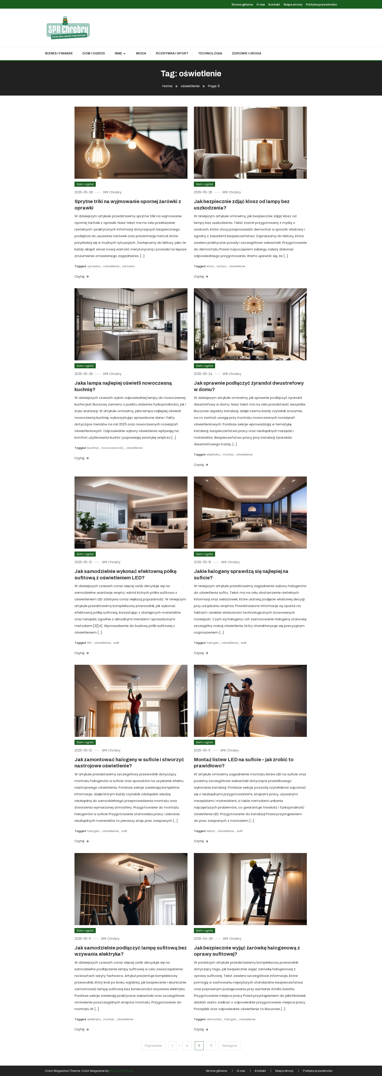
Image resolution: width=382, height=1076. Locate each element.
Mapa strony (293, 4)
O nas (260, 4)
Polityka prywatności (321, 4)
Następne (229, 1045)
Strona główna (242, 4)
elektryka (213, 454)
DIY (89, 643)
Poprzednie (153, 1045)
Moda (141, 53)
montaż (228, 454)
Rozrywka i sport (172, 53)
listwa (211, 831)
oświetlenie (111, 266)
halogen (213, 643)
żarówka (128, 266)
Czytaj (79, 276)
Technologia (210, 53)
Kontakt (274, 4)
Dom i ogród (93, 53)
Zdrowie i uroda (246, 53)
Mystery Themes (121, 1071)
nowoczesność (112, 448)
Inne (118, 53)
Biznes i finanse (59, 53)
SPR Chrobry (112, 192)
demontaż (214, 1019)
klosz (210, 266)
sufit (116, 643)
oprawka (93, 266)
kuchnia (93, 448)
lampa (221, 266)
